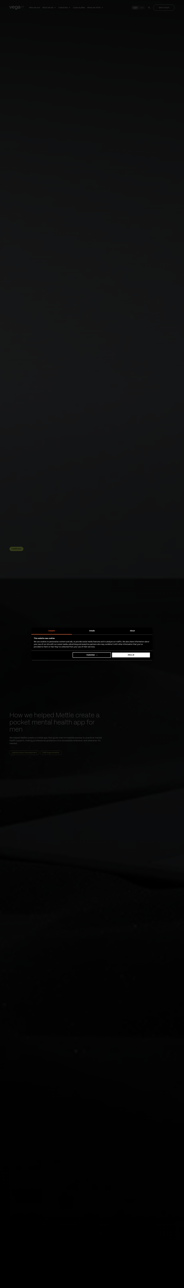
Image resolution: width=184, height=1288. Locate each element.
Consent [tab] (51, 631)
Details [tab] (92, 631)
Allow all (131, 655)
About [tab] (132, 631)
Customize (90, 655)
